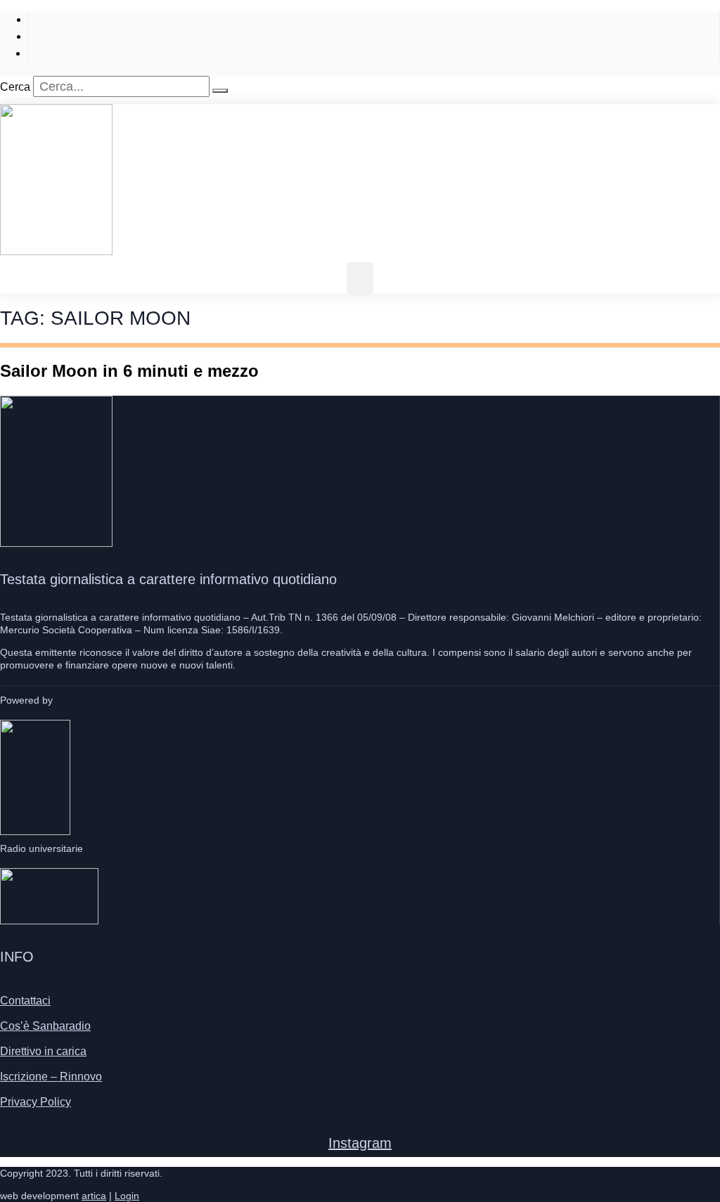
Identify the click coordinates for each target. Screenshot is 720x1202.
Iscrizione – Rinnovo (51, 1077)
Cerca (15, 87)
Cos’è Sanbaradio (45, 1026)
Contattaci (25, 1001)
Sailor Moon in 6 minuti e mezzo (129, 370)
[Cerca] (220, 91)
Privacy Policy (35, 1102)
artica (94, 1195)
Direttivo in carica (43, 1051)
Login (127, 1195)
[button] (360, 278)
